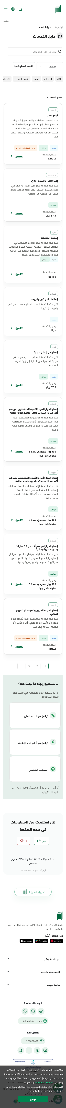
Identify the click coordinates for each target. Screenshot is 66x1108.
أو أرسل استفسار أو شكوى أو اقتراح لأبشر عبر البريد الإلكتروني (35, 790)
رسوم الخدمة (49, 154)
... (21, 666)
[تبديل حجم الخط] (33, 1011)
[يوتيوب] (45, 1050)
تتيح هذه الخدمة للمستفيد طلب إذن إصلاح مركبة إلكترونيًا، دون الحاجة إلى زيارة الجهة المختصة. (35, 361)
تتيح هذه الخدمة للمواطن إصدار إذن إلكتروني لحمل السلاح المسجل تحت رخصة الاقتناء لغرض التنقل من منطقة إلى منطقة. (34, 189)
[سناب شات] (21, 1050)
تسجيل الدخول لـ (37, 891)
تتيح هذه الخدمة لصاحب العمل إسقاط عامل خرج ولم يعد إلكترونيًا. (33, 306)
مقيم (54, 259)
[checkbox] (41, 841)
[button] (59, 79)
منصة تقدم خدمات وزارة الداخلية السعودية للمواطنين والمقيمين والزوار (35, 927)
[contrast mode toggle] (41, 1011)
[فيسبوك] (29, 1050)
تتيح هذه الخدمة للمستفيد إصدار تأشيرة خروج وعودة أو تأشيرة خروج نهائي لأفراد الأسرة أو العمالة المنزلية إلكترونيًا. (34, 622)
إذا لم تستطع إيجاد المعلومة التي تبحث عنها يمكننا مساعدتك (36, 694)
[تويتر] (37, 1050)
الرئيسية (59, 27)
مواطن (45, 259)
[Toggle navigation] (5, 9)
